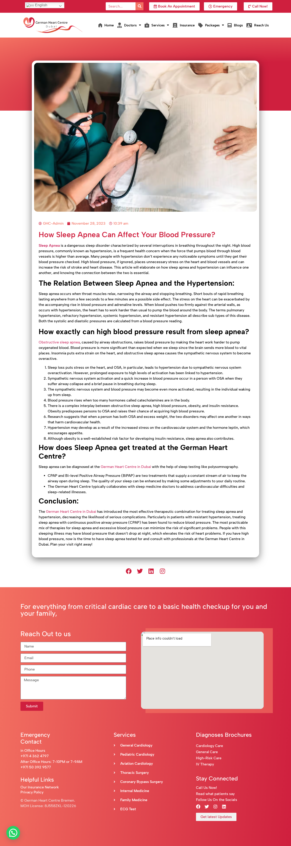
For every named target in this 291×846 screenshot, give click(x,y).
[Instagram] (162, 571)
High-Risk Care (208, 758)
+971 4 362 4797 (34, 756)
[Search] (139, 6)
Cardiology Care (210, 746)
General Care (207, 752)
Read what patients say (215, 794)
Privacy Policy (31, 792)
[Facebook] (128, 571)
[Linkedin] (151, 571)
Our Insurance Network (39, 787)
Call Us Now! (206, 787)
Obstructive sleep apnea (59, 342)
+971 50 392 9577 (35, 767)
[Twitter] (140, 571)
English (40, 5)
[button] (13, 833)
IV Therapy (205, 764)
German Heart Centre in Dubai (126, 467)
